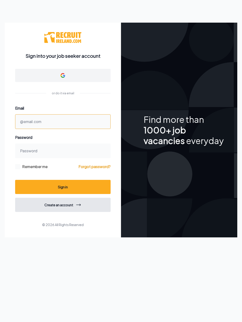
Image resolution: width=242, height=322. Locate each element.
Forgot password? (94, 166)
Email (19, 108)
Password (23, 137)
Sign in (63, 187)
